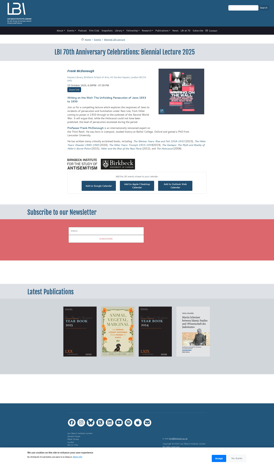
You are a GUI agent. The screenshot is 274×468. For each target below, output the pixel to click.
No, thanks (236, 458)
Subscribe (198, 30)
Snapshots (107, 30)
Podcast (82, 30)
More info (77, 456)
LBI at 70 (185, 30)
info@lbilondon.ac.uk (178, 438)
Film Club (94, 30)
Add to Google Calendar (98, 185)
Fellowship (132, 30)
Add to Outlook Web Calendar (175, 186)
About (60, 30)
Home (88, 39)
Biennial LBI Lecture (114, 39)
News (175, 30)
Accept (219, 458)
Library (118, 30)
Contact (213, 30)
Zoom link (74, 89)
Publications (161, 30)
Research (146, 30)
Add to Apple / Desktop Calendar (137, 186)
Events (70, 30)
